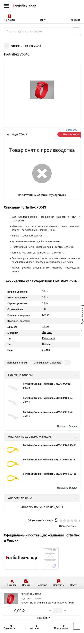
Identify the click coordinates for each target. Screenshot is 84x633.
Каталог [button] (11, 585)
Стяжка (46, 344)
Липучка (47, 332)
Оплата (26, 585)
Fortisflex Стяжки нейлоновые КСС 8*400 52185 (49, 474)
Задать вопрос (82, 316)
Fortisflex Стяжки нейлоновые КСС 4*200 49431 (49, 445)
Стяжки (15, 46)
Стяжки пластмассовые (47, 362)
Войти (42, 20)
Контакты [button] (9, 20)
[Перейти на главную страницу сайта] (29, 6)
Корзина (75, 20)
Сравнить (9, 628)
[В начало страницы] (76, 626)
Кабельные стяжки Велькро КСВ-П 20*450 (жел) (47, 602)
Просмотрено (61, 628)
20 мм (45, 326)
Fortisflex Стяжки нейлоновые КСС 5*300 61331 (49, 459)
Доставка (42, 585)
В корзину (43, 617)
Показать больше (67, 426)
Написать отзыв (67, 526)
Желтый (46, 350)
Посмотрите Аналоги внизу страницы (42, 195)
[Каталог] (6, 6)
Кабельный (48, 338)
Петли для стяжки (17, 362)
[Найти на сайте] (76, 31)
